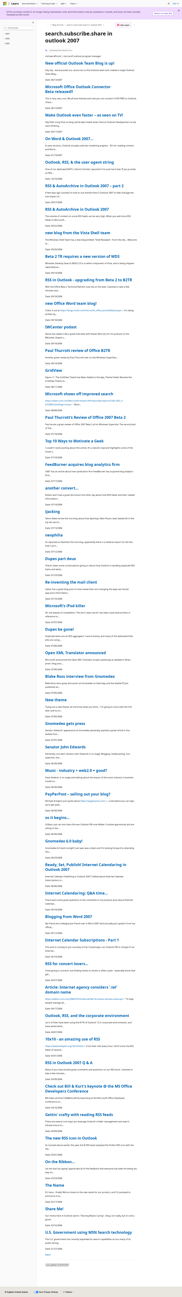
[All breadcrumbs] (47, 25)
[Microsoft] (5, 3)
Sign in (176, 3)
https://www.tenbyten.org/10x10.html (64, 1046)
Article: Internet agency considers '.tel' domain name (81, 989)
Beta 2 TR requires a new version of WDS (82, 256)
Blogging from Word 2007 (68, 916)
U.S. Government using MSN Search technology (88, 1232)
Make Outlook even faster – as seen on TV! (84, 115)
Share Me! (54, 1208)
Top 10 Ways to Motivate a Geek (74, 440)
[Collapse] (33, 23)
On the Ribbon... (60, 1161)
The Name (54, 1185)
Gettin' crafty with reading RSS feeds (79, 1114)
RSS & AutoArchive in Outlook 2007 (77, 209)
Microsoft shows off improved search (79, 393)
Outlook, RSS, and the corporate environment (87, 1015)
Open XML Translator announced (75, 652)
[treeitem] (18, 34)
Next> (48, 1254)
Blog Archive (58, 25)
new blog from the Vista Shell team (77, 232)
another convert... (61, 488)
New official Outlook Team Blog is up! (79, 63)
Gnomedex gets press (65, 723)
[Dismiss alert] (179, 10)
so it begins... (57, 817)
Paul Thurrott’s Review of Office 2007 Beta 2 (85, 417)
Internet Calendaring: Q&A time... (76, 893)
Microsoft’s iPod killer (65, 605)
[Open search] (168, 3)
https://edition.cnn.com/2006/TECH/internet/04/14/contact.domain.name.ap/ (84, 999)
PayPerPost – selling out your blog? (77, 794)
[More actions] (134, 25)
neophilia (54, 535)
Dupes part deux (60, 558)
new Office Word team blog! (71, 303)
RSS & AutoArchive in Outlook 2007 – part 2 (84, 185)
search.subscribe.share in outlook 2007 (84, 25)
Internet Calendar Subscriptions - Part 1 (82, 940)
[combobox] (18, 28)
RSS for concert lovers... (66, 963)
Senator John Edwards (65, 746)
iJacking (52, 511)
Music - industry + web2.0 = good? (76, 770)
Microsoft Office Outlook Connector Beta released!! (78, 89)
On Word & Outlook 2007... (69, 138)
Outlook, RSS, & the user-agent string (79, 162)
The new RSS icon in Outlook (71, 1138)
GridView (53, 370)
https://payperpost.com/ (92, 800)
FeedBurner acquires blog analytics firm (82, 464)
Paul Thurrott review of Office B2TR (77, 350)
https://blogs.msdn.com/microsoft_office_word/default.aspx (90, 310)
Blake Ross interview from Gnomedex (80, 676)
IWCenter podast (61, 326)
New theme (56, 699)
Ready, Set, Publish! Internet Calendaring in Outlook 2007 (85, 867)
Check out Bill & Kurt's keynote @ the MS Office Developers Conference (88, 1088)
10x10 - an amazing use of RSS (72, 1039)
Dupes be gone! (59, 629)
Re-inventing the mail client (71, 582)
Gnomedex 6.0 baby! (63, 841)
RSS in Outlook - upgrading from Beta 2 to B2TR (88, 279)
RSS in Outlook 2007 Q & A (68, 1062)
